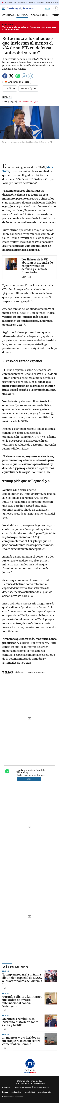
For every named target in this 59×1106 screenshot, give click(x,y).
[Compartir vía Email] (30, 76)
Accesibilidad (30, 1092)
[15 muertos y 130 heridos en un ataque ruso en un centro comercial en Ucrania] (51, 1039)
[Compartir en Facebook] (4, 76)
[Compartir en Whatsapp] (17, 76)
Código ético (16, 1092)
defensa (19, 672)
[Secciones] (3, 8)
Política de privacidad (22, 1087)
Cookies (5, 1092)
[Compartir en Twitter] (11, 76)
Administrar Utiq (44, 1092)
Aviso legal (6, 1087)
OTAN (30, 672)
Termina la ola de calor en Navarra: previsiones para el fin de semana (29, 28)
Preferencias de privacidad (12, 1097)
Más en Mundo (15, 967)
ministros (41, 672)
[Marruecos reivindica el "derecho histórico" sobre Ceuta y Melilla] (51, 1021)
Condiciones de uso (41, 1087)
